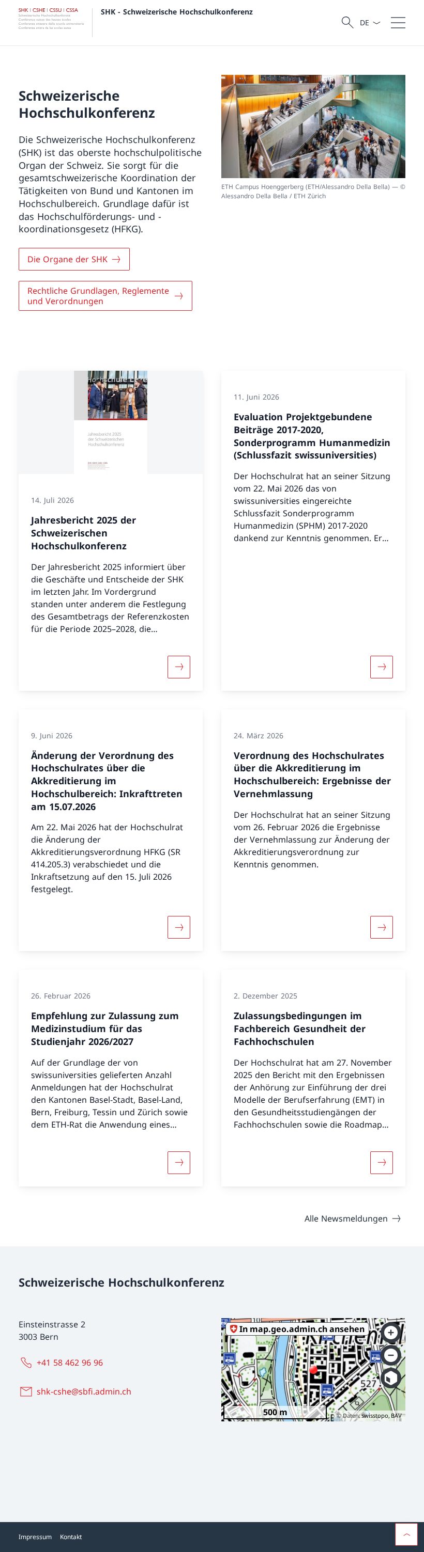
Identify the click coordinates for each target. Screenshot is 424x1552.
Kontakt (71, 1536)
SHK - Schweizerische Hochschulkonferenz (177, 12)
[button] (406, 1534)
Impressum (35, 1536)
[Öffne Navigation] (398, 22)
